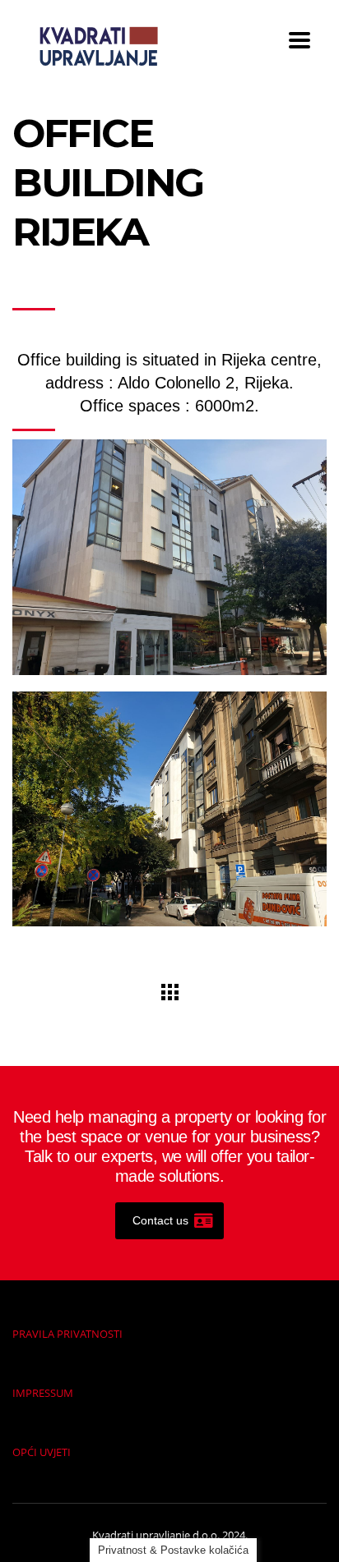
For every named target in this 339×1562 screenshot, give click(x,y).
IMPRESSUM (42, 1392)
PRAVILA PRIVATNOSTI (67, 1333)
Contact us (160, 1220)
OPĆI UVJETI (41, 1452)
